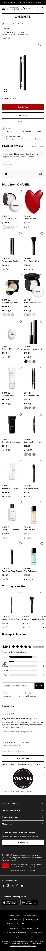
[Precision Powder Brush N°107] (34, 471)
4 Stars (5, 661)
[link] (12, 222)
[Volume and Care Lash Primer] (12, 471)
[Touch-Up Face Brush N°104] (12, 554)
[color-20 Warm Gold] (8, 314)
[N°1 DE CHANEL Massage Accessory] (34, 201)
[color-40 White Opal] (12, 314)
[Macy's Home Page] (13, 8)
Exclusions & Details (18, 870)
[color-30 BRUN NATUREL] (34, 454)
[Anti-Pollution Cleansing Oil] (34, 512)
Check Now (31, 870)
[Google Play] (29, 902)
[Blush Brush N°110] (34, 244)
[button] (23, 68)
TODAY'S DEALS (9, 2)
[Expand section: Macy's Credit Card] (23, 810)
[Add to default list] (20, 191)
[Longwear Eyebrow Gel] (34, 332)
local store (20, 139)
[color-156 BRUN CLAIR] (34, 407)
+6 (37, 408)
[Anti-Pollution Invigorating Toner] (34, 554)
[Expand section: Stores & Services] (23, 817)
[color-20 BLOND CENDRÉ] (29, 454)
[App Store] (9, 902)
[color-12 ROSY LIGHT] (8, 227)
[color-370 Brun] (25, 361)
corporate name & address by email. (23, 946)
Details (13, 99)
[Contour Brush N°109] (31, 602)
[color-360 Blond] (34, 361)
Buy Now (23, 115)
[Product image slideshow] (23, 68)
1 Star (5, 675)
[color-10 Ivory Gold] (4, 314)
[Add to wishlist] (40, 45)
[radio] (4, 227)
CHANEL (6, 28)
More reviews (23, 758)
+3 (37, 454)
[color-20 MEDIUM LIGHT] (12, 227)
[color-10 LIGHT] (4, 227)
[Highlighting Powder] (12, 285)
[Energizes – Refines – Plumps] (12, 512)
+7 (16, 227)
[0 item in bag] (42, 8)
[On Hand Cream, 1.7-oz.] (12, 332)
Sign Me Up (23, 842)
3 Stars (5, 666)
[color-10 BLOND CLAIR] (25, 454)
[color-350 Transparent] (29, 361)
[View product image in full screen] (5, 90)
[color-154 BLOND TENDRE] (29, 407)
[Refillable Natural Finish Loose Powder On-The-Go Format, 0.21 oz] (34, 285)
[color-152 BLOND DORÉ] (25, 407)
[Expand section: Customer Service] (23, 803)
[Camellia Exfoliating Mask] (12, 425)
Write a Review (38, 647)
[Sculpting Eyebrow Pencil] (34, 425)
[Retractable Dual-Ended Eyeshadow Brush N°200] (12, 244)
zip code (18, 131)
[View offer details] (23, 174)
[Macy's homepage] (3, 24)
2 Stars (5, 671)
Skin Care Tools (20, 24)
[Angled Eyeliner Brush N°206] (11, 602)
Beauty (9, 24)
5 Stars (5, 657)
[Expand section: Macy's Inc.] (23, 824)
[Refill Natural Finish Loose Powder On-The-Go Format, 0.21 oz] (12, 201)
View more (7, 165)
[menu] (3, 8)
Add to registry (23, 122)
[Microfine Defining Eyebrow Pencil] (34, 378)
